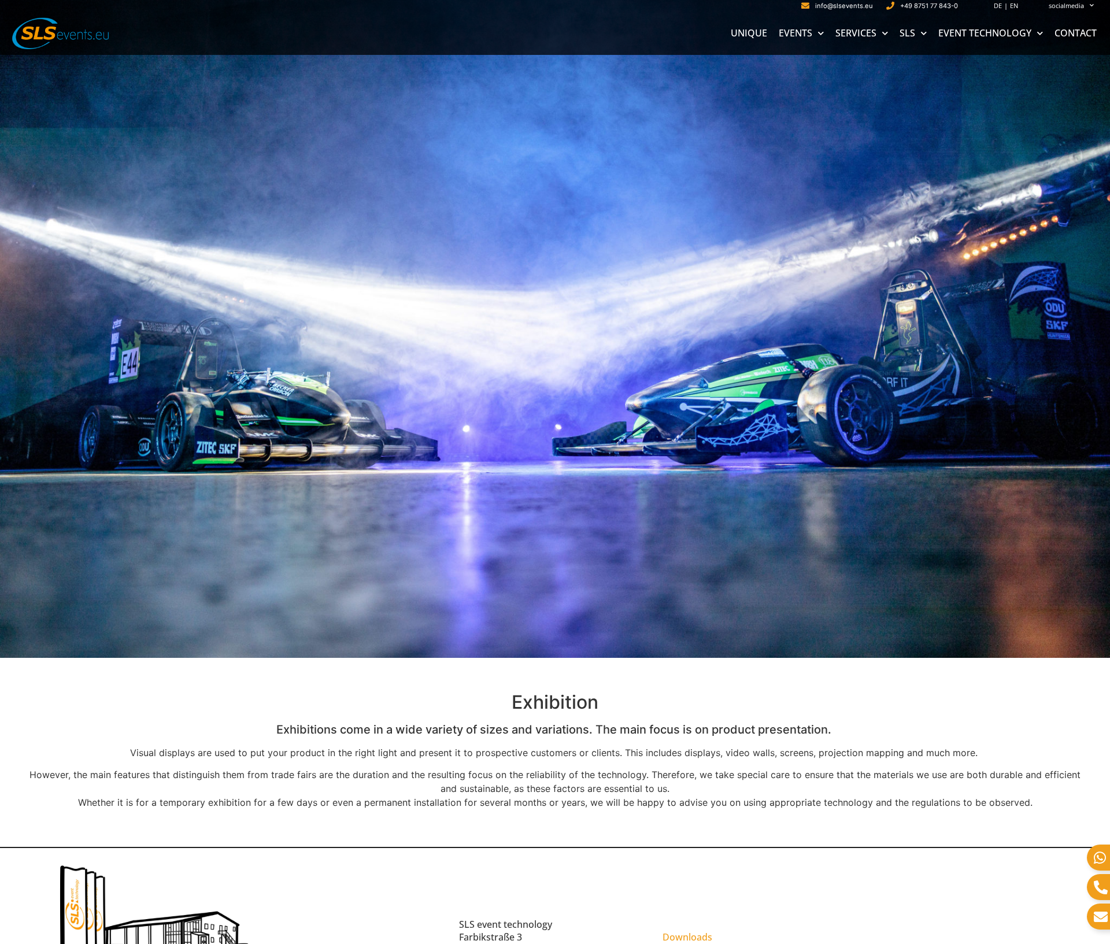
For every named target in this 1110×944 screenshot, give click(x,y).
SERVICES (855, 33)
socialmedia (1066, 5)
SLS (907, 33)
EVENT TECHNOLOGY (984, 33)
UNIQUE (749, 33)
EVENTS (795, 33)
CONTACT (1075, 33)
